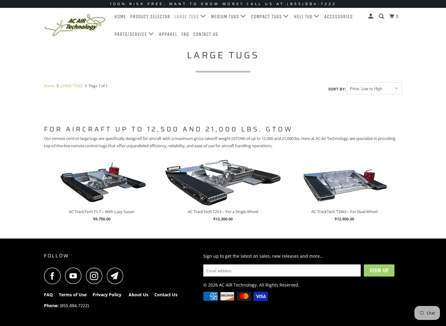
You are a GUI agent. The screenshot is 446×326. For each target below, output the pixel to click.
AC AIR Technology (238, 285)
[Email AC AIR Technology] (117, 275)
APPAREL (168, 34)
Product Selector (150, 16)
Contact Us (205, 34)
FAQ (185, 34)
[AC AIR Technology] (75, 25)
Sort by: (337, 88)
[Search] (382, 16)
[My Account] (371, 16)
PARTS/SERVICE (131, 34)
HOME (120, 16)
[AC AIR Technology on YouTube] (75, 275)
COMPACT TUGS (267, 16)
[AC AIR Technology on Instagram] (96, 275)
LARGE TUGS (187, 16)
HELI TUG (304, 16)
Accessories (338, 16)
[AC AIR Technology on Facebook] (54, 275)
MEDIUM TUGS (226, 16)
